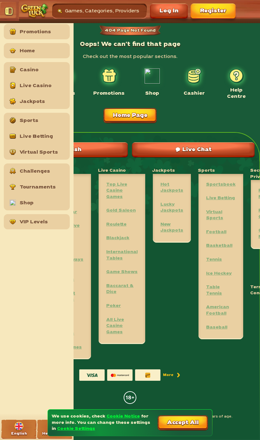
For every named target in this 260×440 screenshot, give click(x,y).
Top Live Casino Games (116, 190)
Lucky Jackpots (171, 207)
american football (217, 310)
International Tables (122, 255)
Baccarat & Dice (119, 289)
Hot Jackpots (171, 187)
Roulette (116, 224)
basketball (219, 245)
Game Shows (122, 272)
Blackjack (117, 238)
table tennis (214, 290)
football (216, 232)
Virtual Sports (214, 215)
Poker (113, 305)
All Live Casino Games (115, 326)
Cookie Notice (123, 416)
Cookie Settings (76, 428)
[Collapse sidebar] (9, 11)
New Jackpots (171, 227)
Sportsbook (221, 184)
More (172, 376)
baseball (216, 327)
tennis (214, 259)
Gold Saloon (121, 210)
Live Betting (220, 198)
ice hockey (219, 273)
